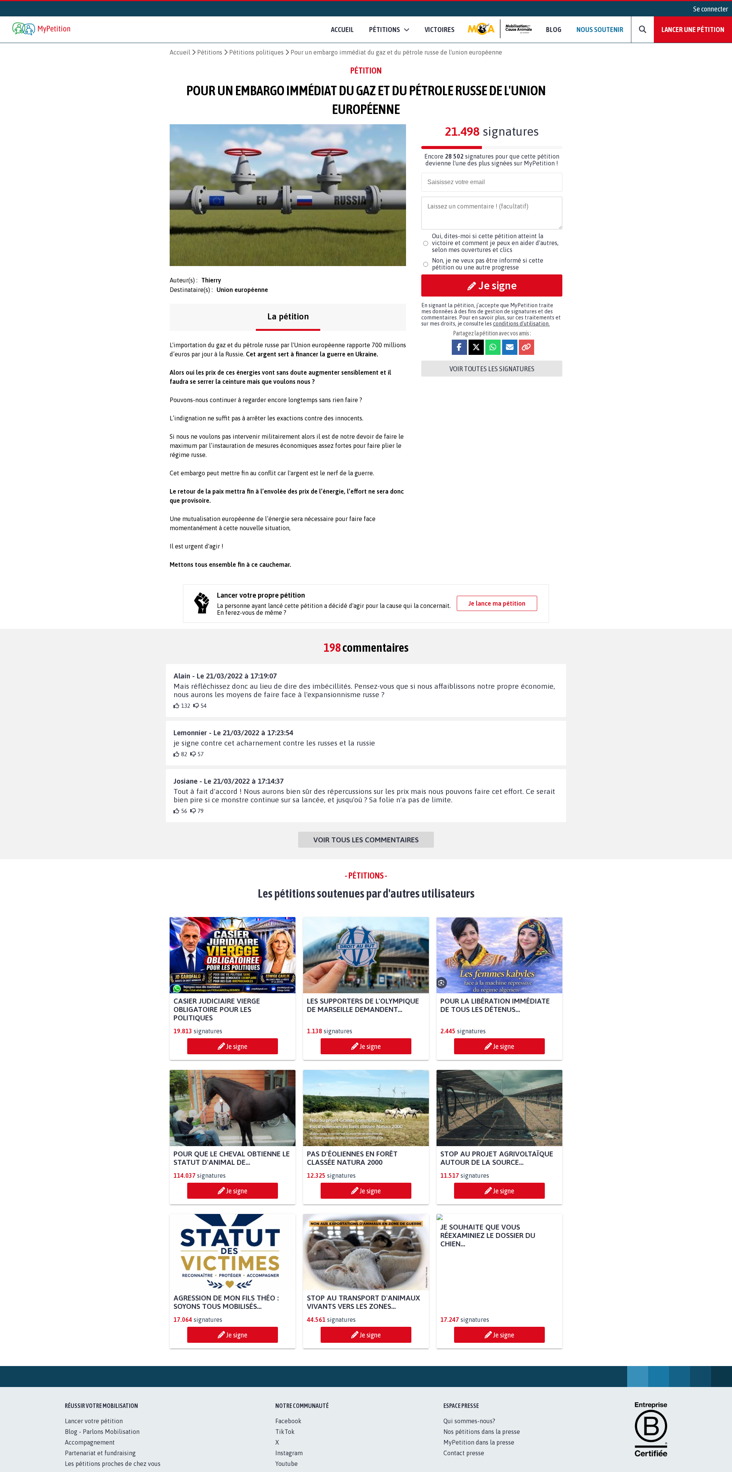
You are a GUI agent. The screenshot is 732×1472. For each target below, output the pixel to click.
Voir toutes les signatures (492, 368)
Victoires (439, 29)
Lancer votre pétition (94, 1429)
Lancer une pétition (692, 29)
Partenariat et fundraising (100, 1461)
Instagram (289, 1461)
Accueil (342, 29)
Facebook (288, 1429)
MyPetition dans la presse (478, 1450)
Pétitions (209, 52)
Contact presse (463, 1461)
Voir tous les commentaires (366, 839)
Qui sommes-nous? (469, 1429)
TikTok (285, 1440)
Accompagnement (90, 1450)
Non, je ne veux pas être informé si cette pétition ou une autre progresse (487, 264)
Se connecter (710, 9)
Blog (553, 29)
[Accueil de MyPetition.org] (42, 29)
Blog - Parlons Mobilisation (102, 1440)
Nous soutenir (599, 29)
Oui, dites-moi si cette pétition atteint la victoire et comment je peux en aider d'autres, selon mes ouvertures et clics (495, 243)
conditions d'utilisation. (521, 324)
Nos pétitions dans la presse (481, 1440)
